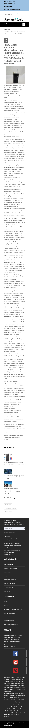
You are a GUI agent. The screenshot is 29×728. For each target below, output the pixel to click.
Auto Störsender (8, 511)
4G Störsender (8, 504)
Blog (9, 29)
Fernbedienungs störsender (10, 508)
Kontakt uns (7, 617)
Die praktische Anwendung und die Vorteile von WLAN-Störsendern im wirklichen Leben (14, 463)
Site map (6, 601)
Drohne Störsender (8, 564)
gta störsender (7, 536)
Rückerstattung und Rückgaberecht (13, 609)
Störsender (6, 322)
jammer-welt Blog (8, 554)
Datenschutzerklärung (9, 613)
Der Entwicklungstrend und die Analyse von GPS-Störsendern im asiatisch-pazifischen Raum (14, 476)
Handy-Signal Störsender (15, 141)
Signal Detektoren (8, 587)
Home (5, 29)
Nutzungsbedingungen (9, 620)
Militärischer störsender (10, 579)
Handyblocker (7, 576)
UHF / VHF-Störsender (9, 583)
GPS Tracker (7, 591)
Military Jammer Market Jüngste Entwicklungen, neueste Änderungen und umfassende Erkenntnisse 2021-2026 (13, 490)
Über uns (6, 605)
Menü (5, 24)
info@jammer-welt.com (10, 646)
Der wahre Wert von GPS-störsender (12, 543)
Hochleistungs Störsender (10, 568)
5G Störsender (7, 572)
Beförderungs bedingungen (11, 624)
